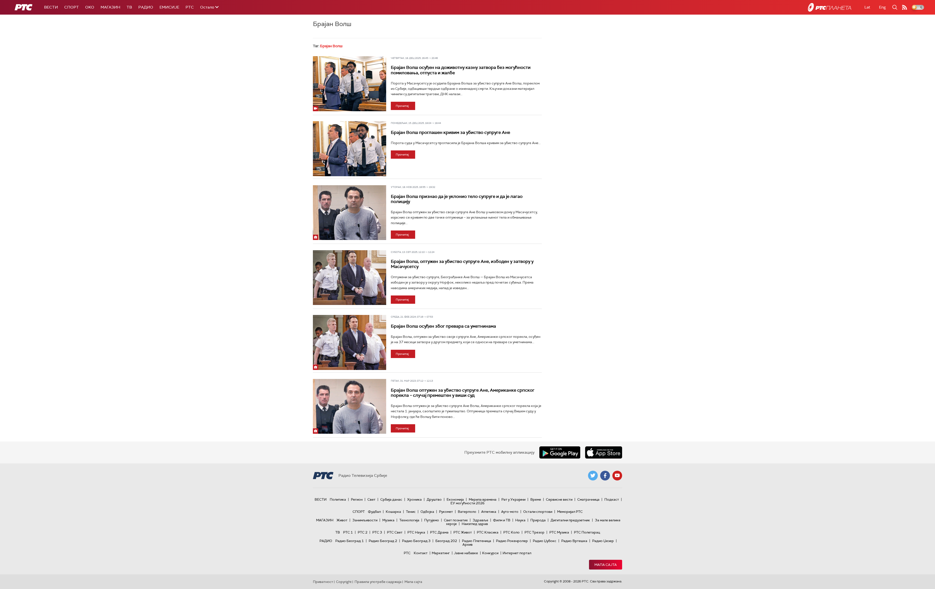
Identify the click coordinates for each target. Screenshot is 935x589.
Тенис (411, 511)
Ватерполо (467, 511)
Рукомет (446, 511)
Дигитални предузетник (570, 520)
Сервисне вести (559, 499)
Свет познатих (456, 520)
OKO (89, 7)
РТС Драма (439, 532)
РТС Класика (487, 532)
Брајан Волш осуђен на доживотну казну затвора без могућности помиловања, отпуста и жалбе (461, 70)
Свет (371, 499)
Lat (867, 7)
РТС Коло (511, 532)
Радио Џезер (603, 541)
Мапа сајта (605, 564)
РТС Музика (559, 532)
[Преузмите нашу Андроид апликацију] (559, 452)
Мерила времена (482, 499)
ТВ (129, 7)
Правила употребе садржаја (378, 582)
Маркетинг (441, 553)
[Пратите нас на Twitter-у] (593, 475)
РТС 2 (362, 532)
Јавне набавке (466, 553)
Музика (388, 520)
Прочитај (402, 106)
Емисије (169, 7)
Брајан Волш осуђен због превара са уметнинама (443, 326)
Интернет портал (517, 553)
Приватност (323, 582)
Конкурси (490, 553)
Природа (538, 520)
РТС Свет (394, 532)
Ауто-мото (509, 511)
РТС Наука (416, 532)
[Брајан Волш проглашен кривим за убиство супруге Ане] (349, 148)
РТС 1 (348, 532)
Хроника (414, 499)
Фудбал (374, 511)
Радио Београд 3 (416, 541)
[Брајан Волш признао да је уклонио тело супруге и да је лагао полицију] (349, 212)
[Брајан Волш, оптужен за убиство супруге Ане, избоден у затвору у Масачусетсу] (349, 277)
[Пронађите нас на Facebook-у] (605, 475)
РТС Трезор (534, 532)
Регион (357, 499)
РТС (190, 7)
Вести (51, 7)
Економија (455, 499)
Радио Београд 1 (349, 541)
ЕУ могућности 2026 (467, 503)
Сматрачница (588, 499)
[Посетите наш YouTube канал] (617, 475)
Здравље (480, 520)
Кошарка (393, 511)
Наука (520, 520)
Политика (338, 499)
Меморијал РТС (570, 511)
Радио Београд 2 (383, 541)
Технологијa (409, 520)
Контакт (421, 553)
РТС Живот (462, 532)
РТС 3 (377, 532)
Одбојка (427, 511)
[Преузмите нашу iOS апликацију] (603, 452)
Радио (145, 7)
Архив (467, 544)
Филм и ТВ (501, 520)
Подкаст (611, 499)
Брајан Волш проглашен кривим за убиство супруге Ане (450, 132)
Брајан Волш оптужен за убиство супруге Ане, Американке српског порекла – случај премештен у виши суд (462, 392)
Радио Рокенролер (512, 541)
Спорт (71, 7)
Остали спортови (537, 511)
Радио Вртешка (574, 541)
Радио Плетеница (476, 541)
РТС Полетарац (587, 532)
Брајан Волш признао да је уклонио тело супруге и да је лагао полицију (457, 199)
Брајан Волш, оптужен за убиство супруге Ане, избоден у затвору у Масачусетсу (462, 264)
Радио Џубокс (544, 541)
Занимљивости (364, 520)
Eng (882, 7)
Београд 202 (446, 541)
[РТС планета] (829, 7)
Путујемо (431, 520)
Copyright (344, 582)
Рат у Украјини (513, 499)
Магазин (110, 7)
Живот (342, 520)
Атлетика (488, 511)
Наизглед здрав (475, 524)
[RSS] (904, 7)
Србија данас (391, 499)
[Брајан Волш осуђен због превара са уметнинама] (349, 342)
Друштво (434, 499)
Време (535, 499)
